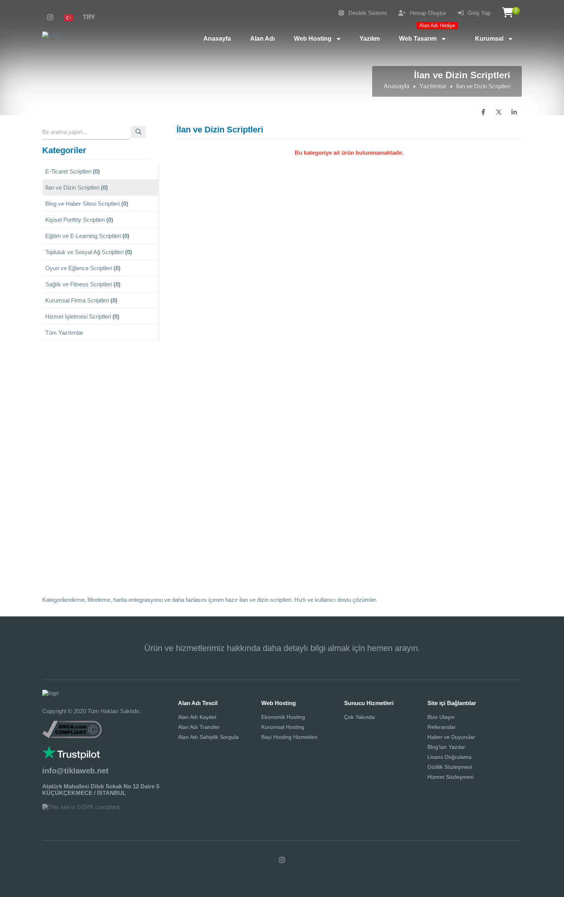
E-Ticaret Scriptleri (72, 171)
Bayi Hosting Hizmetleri (289, 737)
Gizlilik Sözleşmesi (449, 767)
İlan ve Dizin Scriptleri (76, 187)
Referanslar (441, 727)
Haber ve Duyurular (451, 737)
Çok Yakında (359, 717)
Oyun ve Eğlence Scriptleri (82, 268)
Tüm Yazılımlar (64, 332)
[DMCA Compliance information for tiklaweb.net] (72, 736)
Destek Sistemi (367, 13)
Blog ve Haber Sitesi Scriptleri (86, 203)
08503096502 (282, 660)
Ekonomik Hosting (283, 717)
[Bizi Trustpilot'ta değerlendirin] (71, 757)
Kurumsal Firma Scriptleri (81, 300)
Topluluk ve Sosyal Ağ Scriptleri (88, 252)
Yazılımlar (432, 86)
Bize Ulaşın (441, 717)
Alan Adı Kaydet (197, 717)
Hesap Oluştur (427, 13)
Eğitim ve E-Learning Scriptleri (87, 236)
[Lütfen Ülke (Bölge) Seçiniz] (71, 17)
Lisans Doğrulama (449, 757)
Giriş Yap (478, 13)
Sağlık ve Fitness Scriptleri (82, 284)
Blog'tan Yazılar (446, 747)
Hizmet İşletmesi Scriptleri (82, 316)
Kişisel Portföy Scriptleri (79, 219)
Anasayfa (396, 86)
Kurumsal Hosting (282, 727)
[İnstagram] (50, 18)
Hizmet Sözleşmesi (450, 777)
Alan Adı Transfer (199, 727)
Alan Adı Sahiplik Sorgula (208, 737)
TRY (89, 17)
